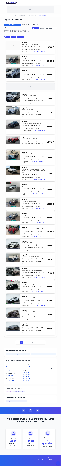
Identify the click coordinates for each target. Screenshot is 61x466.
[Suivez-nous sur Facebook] (30, 410)
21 (39, 342)
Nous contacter (10, 457)
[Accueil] (15, 15)
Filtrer (36, 28)
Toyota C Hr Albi (26, 372)
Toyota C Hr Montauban (27, 376)
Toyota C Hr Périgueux (27, 366)
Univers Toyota (9, 391)
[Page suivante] (43, 342)
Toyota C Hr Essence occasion (43, 354)
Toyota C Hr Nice (43, 370)
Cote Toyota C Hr (9, 401)
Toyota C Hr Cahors (27, 374)
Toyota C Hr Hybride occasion (17, 354)
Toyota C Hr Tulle (26, 367)
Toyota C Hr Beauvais (10, 382)
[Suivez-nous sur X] (37, 410)
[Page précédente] (17, 342)
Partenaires (30, 457)
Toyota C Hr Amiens (10, 380)
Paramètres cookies (51, 458)
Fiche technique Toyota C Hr (20, 401)
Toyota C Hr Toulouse (27, 380)
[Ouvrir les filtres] (58, 463)
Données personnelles (41, 458)
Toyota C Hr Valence (10, 366)
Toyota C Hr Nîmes (26, 378)
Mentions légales (20, 457)
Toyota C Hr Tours (9, 375)
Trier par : (41, 28)
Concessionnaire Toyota (19, 391)
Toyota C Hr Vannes (10, 370)
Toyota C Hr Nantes (44, 366)
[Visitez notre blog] (23, 410)
